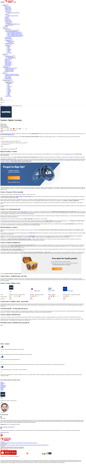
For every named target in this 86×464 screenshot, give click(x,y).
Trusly (8, 87)
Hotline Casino (8, 22)
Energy (4, 447)
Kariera (4, 442)
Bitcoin (8, 88)
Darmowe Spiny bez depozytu (23, 444)
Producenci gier (8, 78)
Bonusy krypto (8, 65)
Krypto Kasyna (8, 40)
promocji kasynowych (69, 154)
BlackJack (9, 49)
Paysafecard (9, 83)
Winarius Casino (8, 20)
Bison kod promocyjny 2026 (12, 15)
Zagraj (1, 131)
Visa (8, 85)
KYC (10, 442)
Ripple (8, 93)
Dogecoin (9, 91)
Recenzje (4, 5)
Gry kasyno (8, 45)
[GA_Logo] (45, 454)
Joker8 (1, 388)
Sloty (4, 73)
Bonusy (4, 54)
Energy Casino (8, 7)
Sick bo (8, 48)
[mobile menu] (2, 2)
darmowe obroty (19, 196)
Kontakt (7, 442)
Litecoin (9, 90)
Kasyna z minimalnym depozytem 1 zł (14, 32)
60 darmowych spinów (9, 71)
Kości (8, 47)
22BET (6, 26)
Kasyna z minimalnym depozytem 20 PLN (15, 35)
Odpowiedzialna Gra (44, 444)
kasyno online (6, 133)
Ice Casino (7, 11)
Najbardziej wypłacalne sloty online (11, 74)
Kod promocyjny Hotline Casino (13, 23)
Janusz (12, 447)
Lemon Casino (8, 6)
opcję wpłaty (23, 232)
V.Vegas (15, 447)
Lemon (1, 447)
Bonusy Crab (7, 60)
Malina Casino (37, 290)
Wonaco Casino (8, 19)
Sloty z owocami (8, 77)
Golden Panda (3, 386)
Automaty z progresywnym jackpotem (12, 75)
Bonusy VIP (7, 59)
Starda (1, 382)
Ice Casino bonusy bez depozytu (13, 12)
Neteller (30, 235)
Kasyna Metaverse (10, 41)
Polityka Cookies (22, 442)
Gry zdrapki (9, 52)
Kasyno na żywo (8, 37)
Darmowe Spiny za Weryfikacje (11, 68)
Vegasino (2, 389)
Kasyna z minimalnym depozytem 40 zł (14, 36)
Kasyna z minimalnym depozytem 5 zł (14, 33)
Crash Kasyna (10, 42)
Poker (8, 51)
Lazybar (2, 384)
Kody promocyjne (8, 64)
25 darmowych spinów (9, 69)
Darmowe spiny (15, 444)
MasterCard (9, 86)
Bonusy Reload (8, 62)
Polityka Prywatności (15, 442)
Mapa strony (35, 442)
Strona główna (3, 105)
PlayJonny (7, 16)
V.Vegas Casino (8, 9)
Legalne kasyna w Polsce (10, 43)
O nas (1, 442)
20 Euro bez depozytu (11, 57)
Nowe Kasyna (7, 29)
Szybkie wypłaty (8, 96)
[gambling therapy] (30, 454)
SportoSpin (2, 383)
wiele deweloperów (24, 211)
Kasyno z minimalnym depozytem (11, 30)
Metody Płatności (9, 82)
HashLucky (2, 387)
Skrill (34, 235)
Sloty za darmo (8, 76)
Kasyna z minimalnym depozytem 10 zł (14, 34)
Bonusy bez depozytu (9, 56)
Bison (7, 14)
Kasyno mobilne (8, 38)
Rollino (22, 447)
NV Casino (7, 18)
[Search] (1, 98)
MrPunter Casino (8, 8)
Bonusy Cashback (8, 61)
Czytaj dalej (2, 432)
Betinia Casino (70, 290)
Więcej (1, 325)
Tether (8, 94)
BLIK (8, 84)
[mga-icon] (21, 454)
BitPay (8, 92)
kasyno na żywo (11, 134)
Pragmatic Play (41, 199)
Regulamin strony (29, 442)
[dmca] (49, 454)
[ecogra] (38, 454)
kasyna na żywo (8, 220)
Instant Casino (3, 385)
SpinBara (7, 17)
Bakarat (8, 46)
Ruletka (8, 50)
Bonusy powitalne (8, 58)
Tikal (7, 447)
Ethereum (9, 89)
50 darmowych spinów (9, 70)
